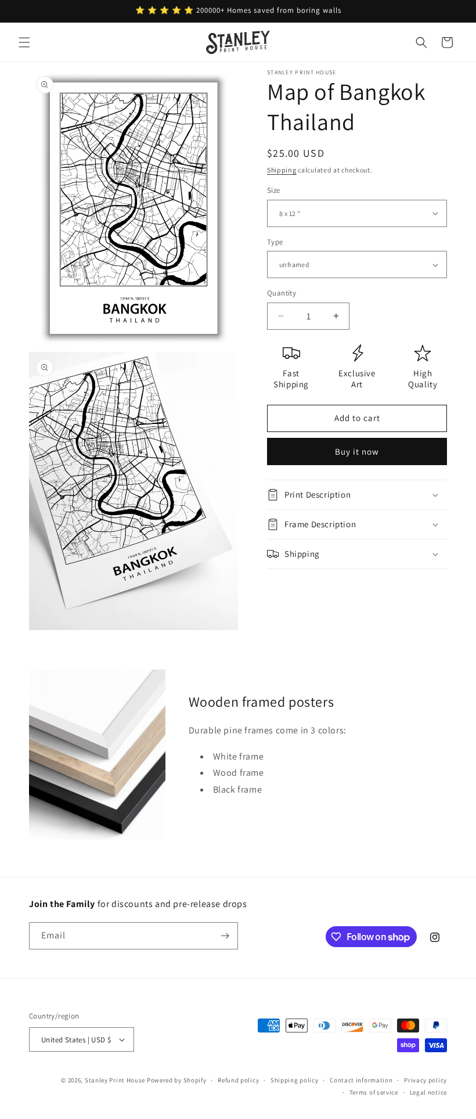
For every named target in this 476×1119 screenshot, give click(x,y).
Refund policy (238, 1080)
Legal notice (428, 1092)
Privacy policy (425, 1080)
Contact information (361, 1080)
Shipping (282, 169)
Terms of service (373, 1092)
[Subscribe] (224, 935)
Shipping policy (295, 1080)
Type (275, 242)
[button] (24, 42)
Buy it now (357, 451)
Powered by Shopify (177, 1080)
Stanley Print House (115, 1080)
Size (273, 190)
